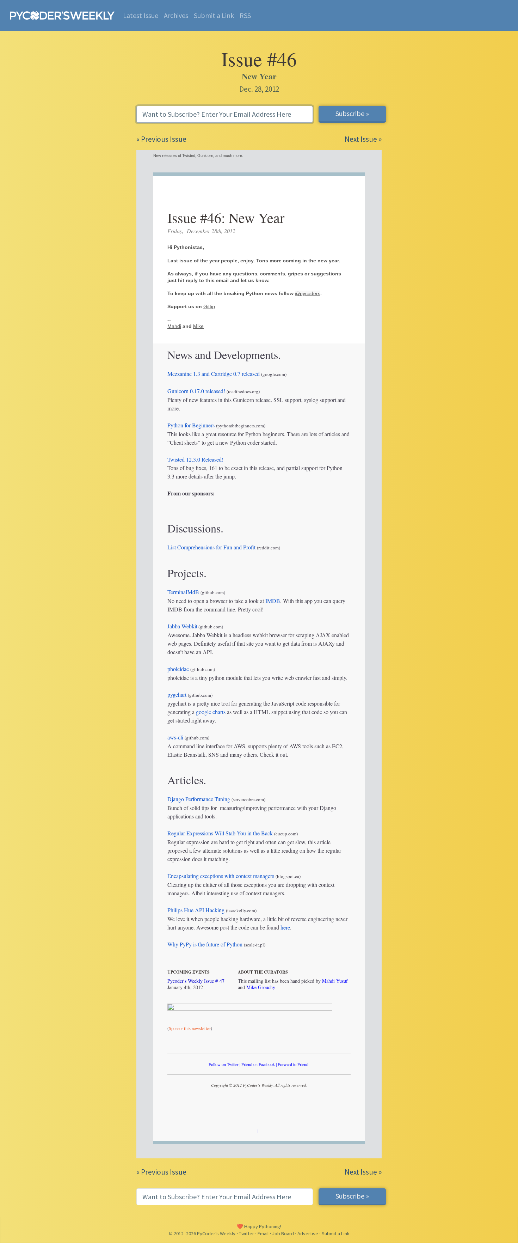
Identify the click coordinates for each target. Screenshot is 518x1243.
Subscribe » (352, 113)
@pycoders (307, 293)
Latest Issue (140, 15)
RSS (245, 15)
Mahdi (174, 326)
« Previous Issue (161, 139)
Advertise (307, 1233)
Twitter (246, 1233)
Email (263, 1233)
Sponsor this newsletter (190, 1028)
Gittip (209, 306)
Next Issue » (363, 139)
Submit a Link (214, 15)
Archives (176, 15)
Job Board (283, 1233)
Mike (198, 326)
